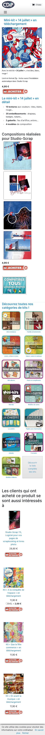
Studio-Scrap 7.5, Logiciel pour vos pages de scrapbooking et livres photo (13, 538)
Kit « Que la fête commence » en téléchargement (13, 647)
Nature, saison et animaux (34, 356)
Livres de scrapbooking (11, 442)
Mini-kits (11, 404)
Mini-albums (11, 380)
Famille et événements (34, 332)
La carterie (11, 418)
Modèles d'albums (11, 466)
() (38, 4)
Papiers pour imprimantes (34, 429)
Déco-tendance (11, 332)
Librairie (11, 453)
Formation (34, 453)
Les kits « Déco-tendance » (11, 321)
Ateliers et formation (34, 442)
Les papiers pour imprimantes (34, 418)
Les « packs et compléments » (34, 369)
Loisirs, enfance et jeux (11, 356)
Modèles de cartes (33, 404)
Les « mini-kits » (11, 393)
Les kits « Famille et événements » (34, 321)
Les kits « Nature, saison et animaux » (34, 345)
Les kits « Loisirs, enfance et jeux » (11, 345)
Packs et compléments (34, 380)
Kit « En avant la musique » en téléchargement (13, 699)
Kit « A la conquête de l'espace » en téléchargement (13, 593)
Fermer (25, 733)
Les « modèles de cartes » (34, 393)
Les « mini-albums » (11, 369)
